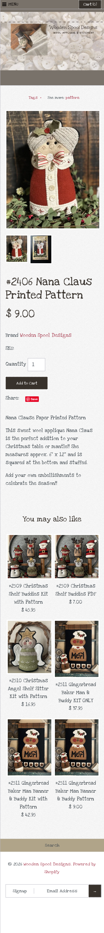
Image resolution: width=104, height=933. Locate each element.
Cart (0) (90, 4)
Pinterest (52, 78)
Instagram (66, 78)
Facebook (38, 78)
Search (52, 845)
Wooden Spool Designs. (48, 864)
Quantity (16, 364)
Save (34, 399)
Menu (13, 4)
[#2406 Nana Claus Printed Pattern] (53, 114)
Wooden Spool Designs (46, 335)
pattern (72, 97)
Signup (20, 891)
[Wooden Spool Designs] (52, 15)
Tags (35, 97)
